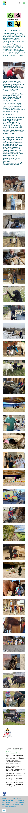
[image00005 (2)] (14, 596)
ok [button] (4, 810)
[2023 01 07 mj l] (14, 448)
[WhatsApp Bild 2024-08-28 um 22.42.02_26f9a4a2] (14, 320)
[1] (14, 688)
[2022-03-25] (14, 614)
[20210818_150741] (14, 724)
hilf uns (15, 132)
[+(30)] (14, 522)
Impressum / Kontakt (13, 750)
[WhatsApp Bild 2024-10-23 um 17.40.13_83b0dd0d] (14, 651)
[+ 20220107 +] (14, 228)
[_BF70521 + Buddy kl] (14, 301)
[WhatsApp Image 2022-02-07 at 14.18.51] (14, 209)
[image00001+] (14, 540)
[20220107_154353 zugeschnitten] (14, 191)
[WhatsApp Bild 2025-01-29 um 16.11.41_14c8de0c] (14, 504)
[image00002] (14, 706)
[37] (14, 559)
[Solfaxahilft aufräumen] (14, 632)
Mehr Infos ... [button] (12, 806)
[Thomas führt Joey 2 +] (14, 283)
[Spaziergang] (14, 246)
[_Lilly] (14, 669)
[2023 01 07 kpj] (14, 412)
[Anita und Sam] (14, 265)
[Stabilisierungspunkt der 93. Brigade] (14, 430)
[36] (14, 375)
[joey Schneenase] (14, 338)
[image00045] (14, 485)
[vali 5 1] (14, 356)
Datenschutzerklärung (13, 753)
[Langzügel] (14, 577)
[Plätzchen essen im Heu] (14, 393)
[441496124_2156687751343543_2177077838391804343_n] (14, 467)
